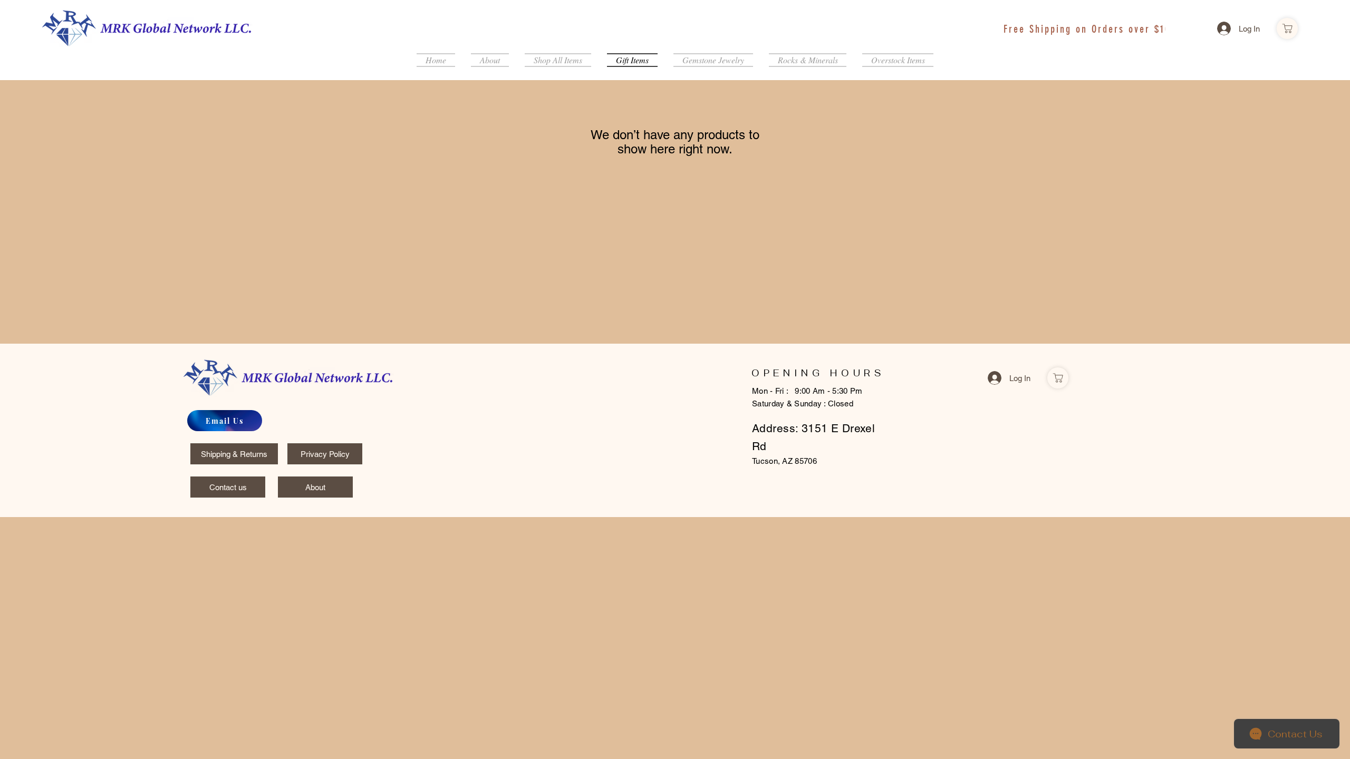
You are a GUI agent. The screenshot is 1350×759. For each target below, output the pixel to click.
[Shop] (1287, 28)
